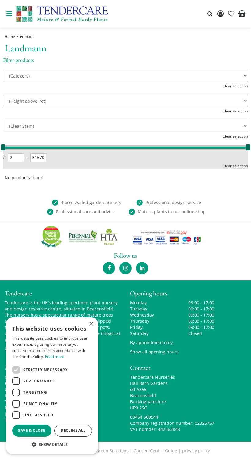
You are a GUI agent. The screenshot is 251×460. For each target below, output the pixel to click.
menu (9, 13)
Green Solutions (112, 451)
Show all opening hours (154, 352)
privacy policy (196, 451)
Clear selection (235, 86)
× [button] (91, 324)
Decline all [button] (73, 430)
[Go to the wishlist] (231, 13)
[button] (52, 444)
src (209, 13)
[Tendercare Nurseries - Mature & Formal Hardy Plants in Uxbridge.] (62, 14)
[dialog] (52, 385)
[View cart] (241, 13)
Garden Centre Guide (155, 451)
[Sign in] (220, 13)
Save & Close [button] (31, 430)
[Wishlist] (231, 13)
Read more (55, 356)
